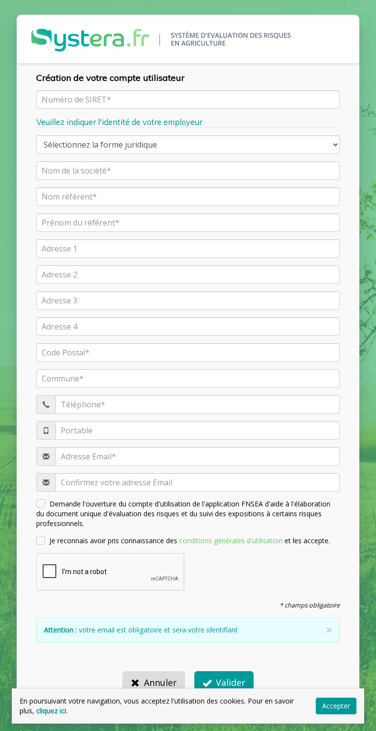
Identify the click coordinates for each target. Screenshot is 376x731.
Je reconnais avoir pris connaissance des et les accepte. (189, 540)
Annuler (160, 682)
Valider (230, 682)
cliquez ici (51, 710)
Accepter (336, 705)
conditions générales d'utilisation (230, 540)
